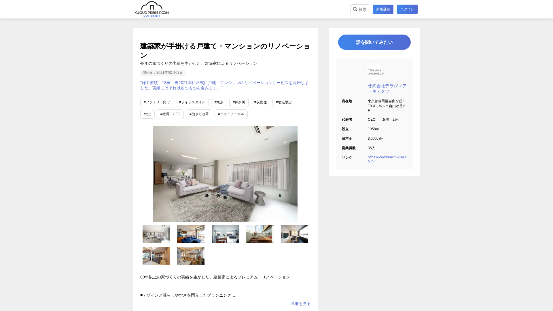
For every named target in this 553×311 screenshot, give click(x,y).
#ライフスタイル (192, 102)
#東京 (219, 102)
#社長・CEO (170, 114)
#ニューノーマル (231, 114)
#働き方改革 (199, 114)
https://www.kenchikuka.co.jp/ (387, 159)
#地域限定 (284, 102)
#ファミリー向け (157, 102)
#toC (147, 114)
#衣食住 (260, 102)
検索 (362, 9)
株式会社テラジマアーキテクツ (387, 88)
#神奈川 (239, 102)
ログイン (407, 9)
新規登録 (383, 9)
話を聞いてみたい (374, 42)
